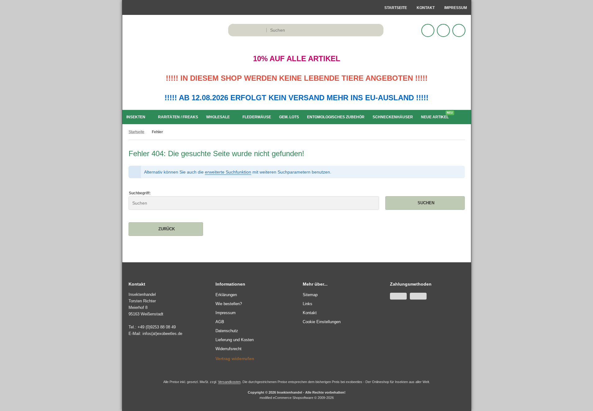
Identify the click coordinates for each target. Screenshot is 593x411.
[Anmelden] (427, 30)
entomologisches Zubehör (335, 117)
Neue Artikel (436, 115)
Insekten (135, 117)
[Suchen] (377, 30)
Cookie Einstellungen (322, 321)
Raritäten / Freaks (178, 117)
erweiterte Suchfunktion (228, 171)
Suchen (425, 203)
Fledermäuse (256, 117)
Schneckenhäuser (393, 117)
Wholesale (218, 117)
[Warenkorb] (443, 30)
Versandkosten (229, 382)
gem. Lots (289, 117)
